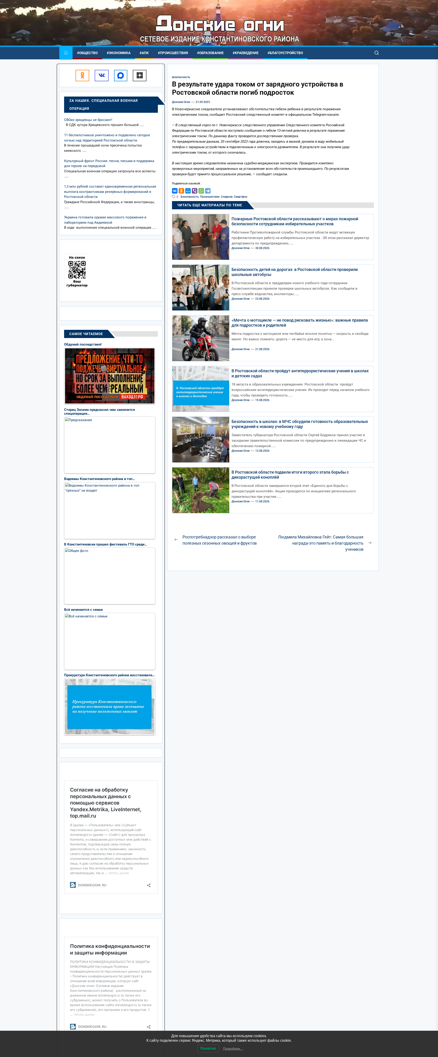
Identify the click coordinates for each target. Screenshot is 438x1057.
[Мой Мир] (188, 191)
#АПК (144, 53)
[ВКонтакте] (174, 191)
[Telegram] (208, 191)
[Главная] (66, 53)
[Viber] (194, 191)
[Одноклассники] (181, 191)
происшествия (209, 196)
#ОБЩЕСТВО (87, 53)
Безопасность (181, 77)
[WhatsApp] (201, 191)
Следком (226, 196)
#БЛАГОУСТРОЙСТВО (285, 53)
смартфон (240, 196)
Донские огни (181, 102)
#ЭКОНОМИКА (118, 53)
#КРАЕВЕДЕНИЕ (245, 53)
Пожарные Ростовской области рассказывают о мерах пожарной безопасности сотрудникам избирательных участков (295, 221)
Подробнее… (233, 1048)
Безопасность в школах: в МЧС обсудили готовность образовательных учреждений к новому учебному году (300, 424)
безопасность (190, 196)
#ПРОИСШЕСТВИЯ (173, 53)
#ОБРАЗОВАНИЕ (210, 53)
